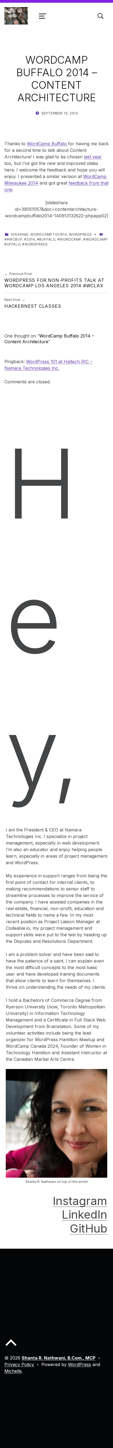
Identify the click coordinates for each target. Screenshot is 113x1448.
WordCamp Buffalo (47, 143)
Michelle (13, 1371)
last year (93, 156)
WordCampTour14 (48, 234)
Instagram (80, 1201)
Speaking (20, 234)
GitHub (88, 1228)
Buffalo (47, 239)
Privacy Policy (19, 1364)
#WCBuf (14, 239)
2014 (31, 239)
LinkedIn (84, 1214)
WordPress (80, 234)
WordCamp (70, 239)
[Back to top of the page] (11, 1347)
